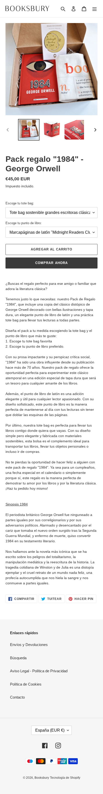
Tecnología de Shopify (65, 777)
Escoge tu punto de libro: (24, 223)
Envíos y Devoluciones (29, 644)
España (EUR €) (49, 730)
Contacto (17, 697)
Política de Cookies (26, 684)
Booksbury (41, 777)
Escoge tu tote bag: (20, 203)
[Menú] (94, 8)
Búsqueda (18, 658)
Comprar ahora (51, 263)
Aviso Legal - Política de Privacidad (39, 671)
